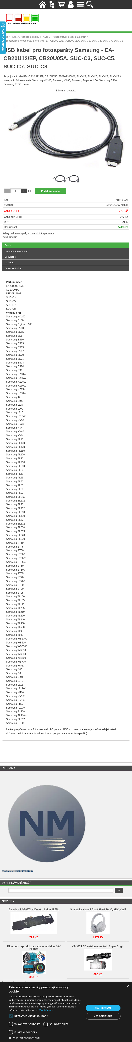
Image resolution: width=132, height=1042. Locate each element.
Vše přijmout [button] (103, 1008)
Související (10, 256)
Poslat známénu (13, 268)
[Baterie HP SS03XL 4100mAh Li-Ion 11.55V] (34, 922)
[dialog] (66, 1012)
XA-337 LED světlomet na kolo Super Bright (98, 946)
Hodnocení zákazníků (16, 251)
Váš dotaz (10, 262)
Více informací (46, 1010)
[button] (45, 1037)
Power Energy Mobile (116, 205)
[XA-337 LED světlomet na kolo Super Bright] (98, 959)
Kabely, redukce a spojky (15, 233)
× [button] (128, 986)
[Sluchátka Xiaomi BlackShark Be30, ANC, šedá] (98, 922)
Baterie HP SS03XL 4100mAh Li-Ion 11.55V (33, 909)
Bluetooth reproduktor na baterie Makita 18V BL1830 (33, 948)
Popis (8, 245)
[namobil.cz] (45, 866)
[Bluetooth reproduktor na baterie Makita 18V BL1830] (34, 962)
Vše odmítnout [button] (103, 1016)
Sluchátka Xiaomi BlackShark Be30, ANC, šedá (98, 909)
